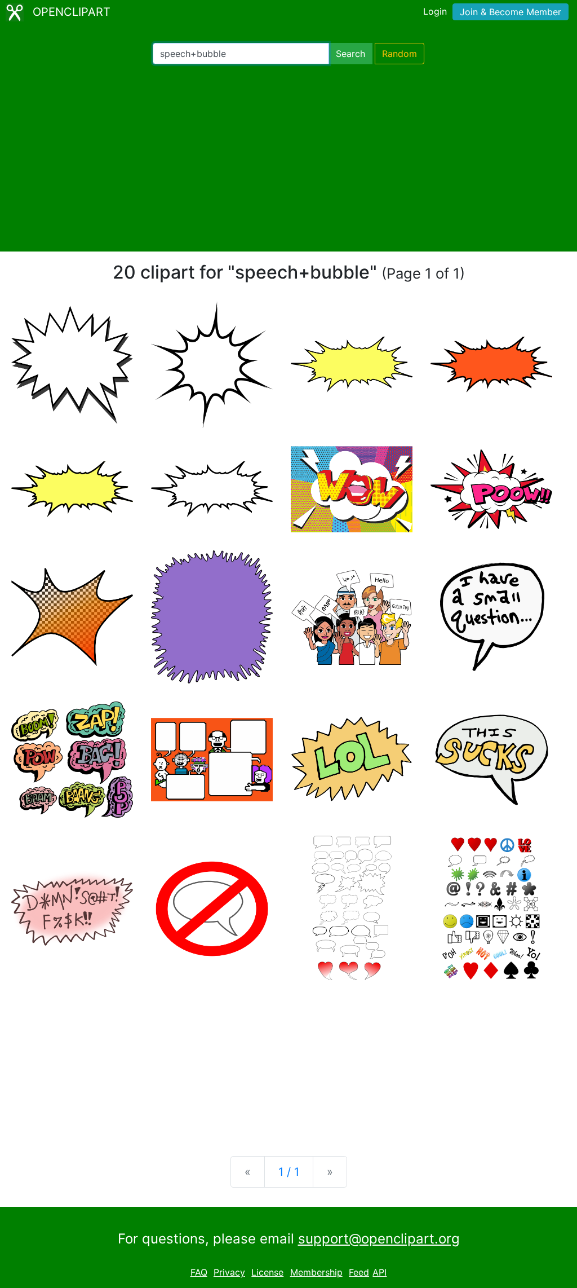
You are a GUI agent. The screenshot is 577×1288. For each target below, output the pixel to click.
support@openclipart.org (379, 1238)
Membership (316, 1272)
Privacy (229, 1272)
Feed (359, 1272)
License (267, 1272)
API (379, 1272)
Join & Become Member (510, 11)
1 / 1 (288, 1172)
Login (435, 11)
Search (350, 53)
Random (399, 53)
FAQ (198, 1272)
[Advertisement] (288, 158)
